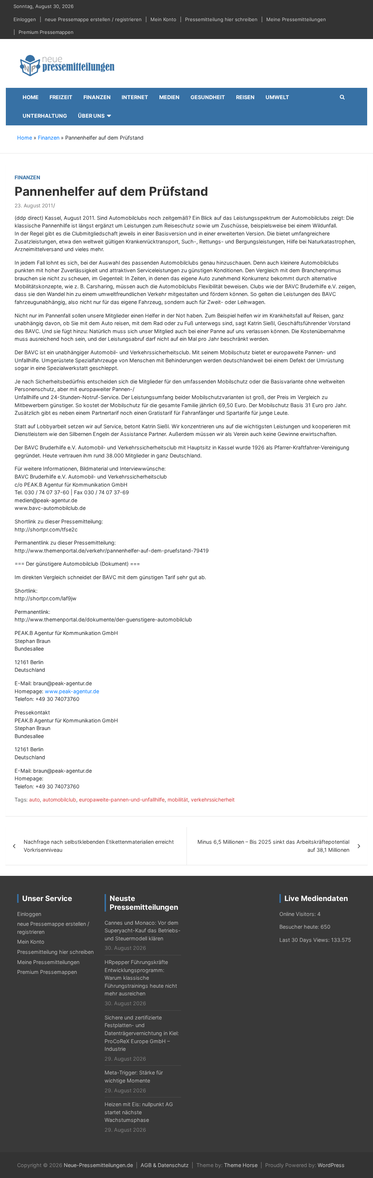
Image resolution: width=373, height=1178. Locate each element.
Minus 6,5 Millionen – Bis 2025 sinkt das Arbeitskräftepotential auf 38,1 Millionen (273, 846)
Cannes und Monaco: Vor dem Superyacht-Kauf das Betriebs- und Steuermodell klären (143, 930)
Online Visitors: (298, 914)
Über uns (91, 116)
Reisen (245, 97)
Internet (135, 97)
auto (34, 799)
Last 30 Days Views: (305, 940)
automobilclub (59, 799)
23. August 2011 (34, 205)
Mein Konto (163, 19)
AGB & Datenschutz (165, 1165)
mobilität (178, 799)
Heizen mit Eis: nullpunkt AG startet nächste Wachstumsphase (139, 1112)
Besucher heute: (300, 927)
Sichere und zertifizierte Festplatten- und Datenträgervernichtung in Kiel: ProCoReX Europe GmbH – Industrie (142, 1033)
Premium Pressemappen (46, 32)
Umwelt (277, 97)
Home (31, 97)
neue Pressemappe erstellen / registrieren (93, 19)
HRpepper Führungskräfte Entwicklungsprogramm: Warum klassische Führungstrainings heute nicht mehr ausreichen (141, 977)
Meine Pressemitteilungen (296, 19)
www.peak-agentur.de (72, 691)
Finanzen (97, 97)
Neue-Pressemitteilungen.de (98, 1165)
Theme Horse (241, 1165)
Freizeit (61, 97)
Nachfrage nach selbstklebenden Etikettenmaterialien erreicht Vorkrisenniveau (99, 846)
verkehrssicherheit (213, 799)
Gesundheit (208, 97)
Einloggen (24, 19)
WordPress (331, 1165)
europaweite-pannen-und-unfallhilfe (122, 799)
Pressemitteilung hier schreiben (221, 19)
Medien (169, 97)
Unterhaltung (45, 116)
